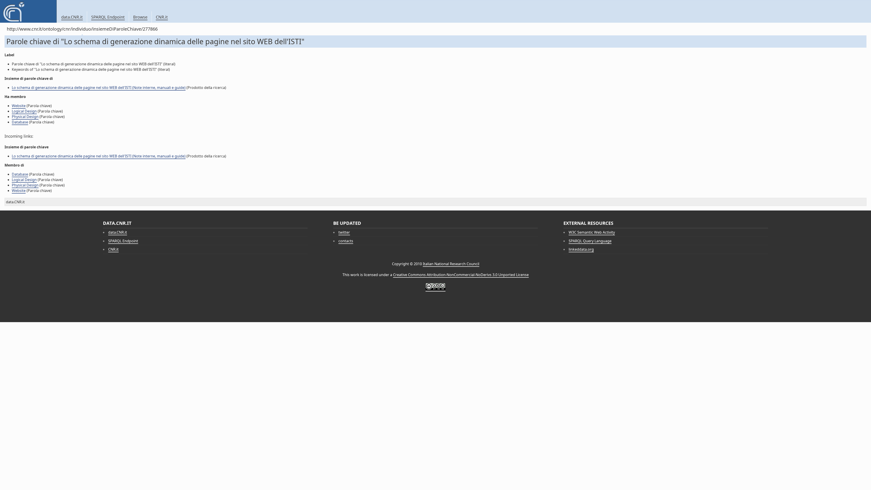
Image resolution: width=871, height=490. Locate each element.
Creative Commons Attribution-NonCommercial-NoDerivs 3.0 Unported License (461, 274)
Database (20, 122)
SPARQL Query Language (590, 240)
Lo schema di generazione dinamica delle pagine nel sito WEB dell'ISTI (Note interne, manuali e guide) (99, 87)
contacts (345, 240)
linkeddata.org (581, 249)
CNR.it (162, 17)
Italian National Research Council (451, 263)
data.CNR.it (72, 17)
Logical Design (24, 111)
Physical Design (25, 116)
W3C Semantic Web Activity (592, 232)
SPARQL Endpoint (108, 17)
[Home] (28, 11)
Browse (140, 17)
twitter (344, 232)
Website (19, 105)
